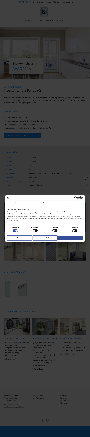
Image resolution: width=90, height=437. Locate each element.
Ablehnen (19, 238)
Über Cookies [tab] (71, 203)
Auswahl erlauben (45, 238)
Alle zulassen (71, 238)
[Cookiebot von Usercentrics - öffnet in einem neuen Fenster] (75, 197)
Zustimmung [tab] (19, 203)
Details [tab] (45, 203)
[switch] (35, 230)
